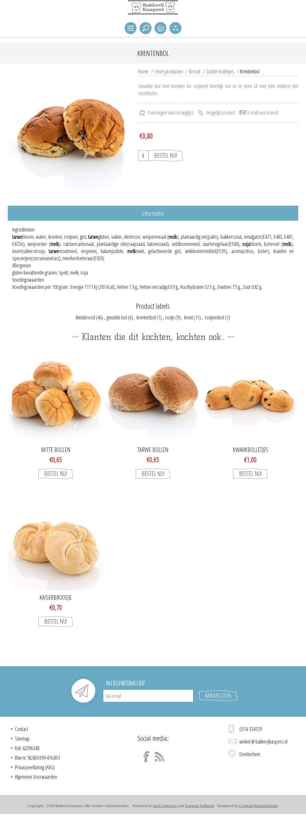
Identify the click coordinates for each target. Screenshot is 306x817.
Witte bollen (56, 449)
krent (188, 317)
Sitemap (22, 738)
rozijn (170, 317)
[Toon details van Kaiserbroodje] (56, 542)
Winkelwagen (160, 28)
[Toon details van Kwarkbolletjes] (250, 395)
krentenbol (146, 317)
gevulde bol (117, 317)
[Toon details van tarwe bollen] (153, 395)
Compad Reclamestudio (258, 806)
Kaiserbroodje (55, 597)
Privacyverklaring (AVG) (35, 767)
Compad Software (199, 806)
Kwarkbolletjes (250, 449)
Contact (21, 729)
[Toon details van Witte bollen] (56, 395)
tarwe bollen (153, 449)
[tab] (153, 213)
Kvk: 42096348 (27, 748)
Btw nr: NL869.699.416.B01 (37, 757)
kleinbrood (85, 317)
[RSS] (159, 756)
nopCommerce (165, 806)
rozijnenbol (214, 317)
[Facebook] (146, 756)
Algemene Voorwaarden (36, 776)
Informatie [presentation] (153, 213)
